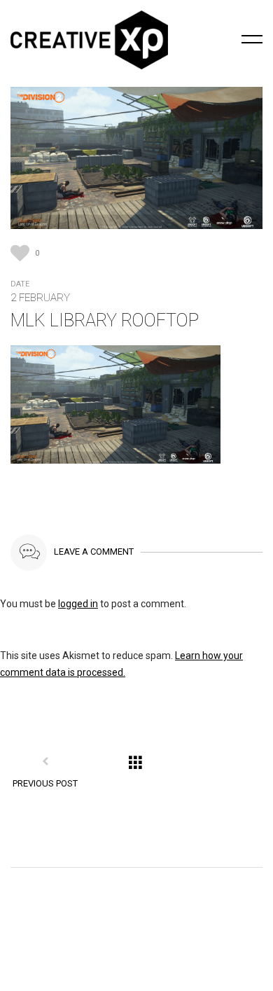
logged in (78, 603)
